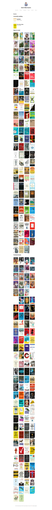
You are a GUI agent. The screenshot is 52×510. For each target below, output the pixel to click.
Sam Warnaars (26, 8)
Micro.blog (19, 505)
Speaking (24, 10)
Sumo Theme (26, 505)
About (36, 10)
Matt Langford (35, 505)
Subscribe (16, 10)
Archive (32, 10)
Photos (21, 10)
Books (29, 10)
